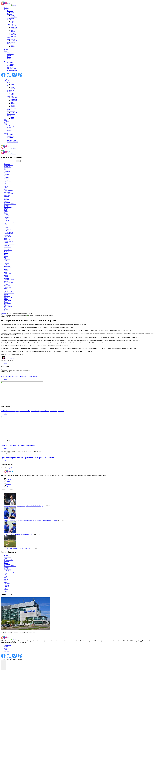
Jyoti (5, 248)
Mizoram (6, 278)
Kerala (5, 254)
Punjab (6, 302)
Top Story (6, 8)
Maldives (13, 31)
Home (2, 313)
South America (11, 42)
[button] (3, 665)
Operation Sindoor (9, 293)
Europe (9, 43)
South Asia (10, 24)
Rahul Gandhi (7, 303)
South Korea (14, 17)
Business (6, 49)
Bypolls (6, 180)
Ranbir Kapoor (8, 306)
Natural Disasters (8, 282)
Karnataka (6, 251)
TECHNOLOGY (12, 64)
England (13, 46)
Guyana (6, 224)
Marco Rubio (7, 273)
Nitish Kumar (7, 287)
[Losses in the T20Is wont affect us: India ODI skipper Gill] (10, 533)
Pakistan (13, 33)
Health (5, 230)
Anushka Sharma (8, 165)
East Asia (9, 14)
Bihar (5, 175)
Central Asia (10, 18)
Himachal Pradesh (8, 233)
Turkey (12, 22)
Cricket (6, 186)
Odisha (6, 290)
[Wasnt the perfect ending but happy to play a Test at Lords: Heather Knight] (10, 504)
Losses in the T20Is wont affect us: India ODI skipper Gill (19, 534)
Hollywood (7, 235)
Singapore (13, 36)
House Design (7, 236)
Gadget (6, 214)
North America (11, 39)
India (12, 30)
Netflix (6, 284)
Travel (9, 57)
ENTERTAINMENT (12, 70)
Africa (9, 37)
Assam (5, 168)
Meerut (6, 276)
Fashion (9, 58)
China (12, 15)
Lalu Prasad (7, 259)
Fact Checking (8, 207)
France (12, 45)
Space (5, 580)
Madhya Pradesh (8, 264)
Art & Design (10, 54)
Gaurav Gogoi (7, 216)
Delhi (5, 189)
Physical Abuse (8, 297)
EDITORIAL (10, 62)
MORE (6, 61)
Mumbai (6, 281)
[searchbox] (8, 161)
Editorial (6, 198)
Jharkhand (6, 245)
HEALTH (10, 67)
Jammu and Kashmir (9, 244)
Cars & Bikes (7, 181)
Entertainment (7, 202)
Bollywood (7, 177)
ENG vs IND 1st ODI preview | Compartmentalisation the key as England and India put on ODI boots (30, 520)
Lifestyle (6, 52)
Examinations (7, 205)
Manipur (6, 270)
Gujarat (6, 223)
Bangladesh (14, 27)
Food (5, 210)
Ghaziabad (7, 217)
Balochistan (14, 28)
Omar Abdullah (8, 291)
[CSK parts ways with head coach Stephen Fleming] (10, 547)
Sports (5, 51)
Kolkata (6, 256)
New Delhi (7, 285)
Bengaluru (6, 174)
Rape (5, 308)
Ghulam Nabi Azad (9, 218)
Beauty (9, 55)
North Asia (10, 11)
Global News (7, 220)
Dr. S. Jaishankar (8, 193)
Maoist (5, 272)
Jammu (6, 242)
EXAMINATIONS (12, 68)
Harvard (6, 226)
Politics (6, 299)
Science (6, 579)
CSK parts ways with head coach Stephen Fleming (17, 548)
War (5, 588)
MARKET (10, 65)
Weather (6, 589)
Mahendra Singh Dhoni (10, 267)
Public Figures (7, 300)
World (5, 9)
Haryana (6, 227)
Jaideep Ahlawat (8, 241)
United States (14, 40)
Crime (5, 48)
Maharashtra (7, 266)
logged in (9, 468)
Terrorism (6, 585)
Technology (7, 583)
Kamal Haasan (8, 250)
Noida (5, 288)
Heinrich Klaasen (8, 232)
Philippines (13, 34)
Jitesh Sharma (7, 247)
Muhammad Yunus (9, 279)
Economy (6, 196)
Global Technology (9, 221)
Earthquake (7, 195)
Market (6, 275)
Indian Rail (7, 239)
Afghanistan (14, 25)
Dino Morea (7, 192)
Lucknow (6, 263)
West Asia (9, 20)
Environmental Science (10, 204)
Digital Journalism (8, 190)
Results (6, 309)
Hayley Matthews (8, 229)
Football (6, 211)
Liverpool (6, 262)
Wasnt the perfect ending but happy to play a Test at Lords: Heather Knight (23, 506)
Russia (12, 12)
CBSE (5, 183)
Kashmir (6, 253)
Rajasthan (6, 305)
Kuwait (12, 21)
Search (18, 161)
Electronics (7, 199)
